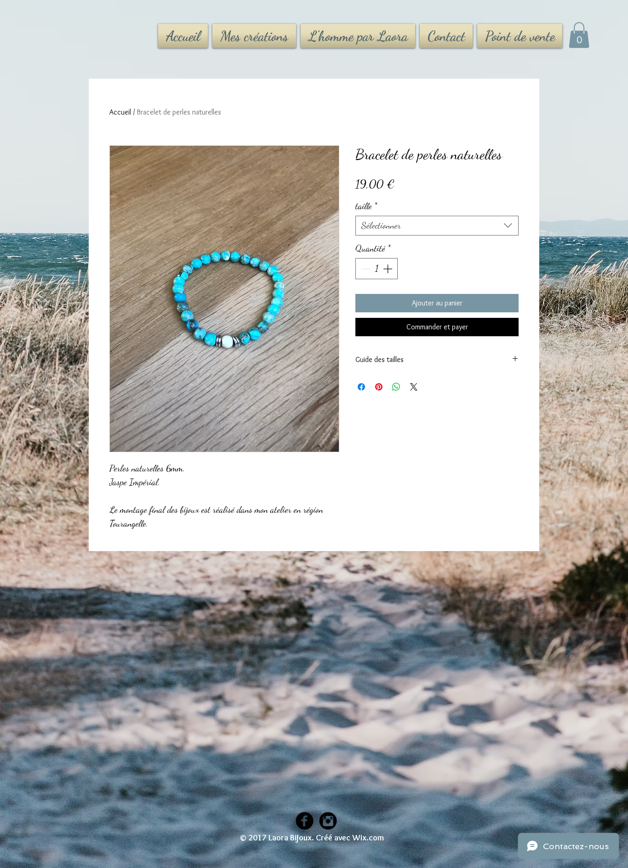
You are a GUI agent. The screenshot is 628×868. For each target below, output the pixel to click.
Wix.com (368, 838)
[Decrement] (364, 269)
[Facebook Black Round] (305, 821)
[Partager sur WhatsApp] (396, 386)
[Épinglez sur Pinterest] (378, 386)
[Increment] (388, 269)
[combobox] (437, 226)
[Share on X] (413, 386)
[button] (579, 35)
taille (366, 206)
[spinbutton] (376, 269)
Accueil (120, 112)
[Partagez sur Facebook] (361, 386)
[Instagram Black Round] (328, 821)
